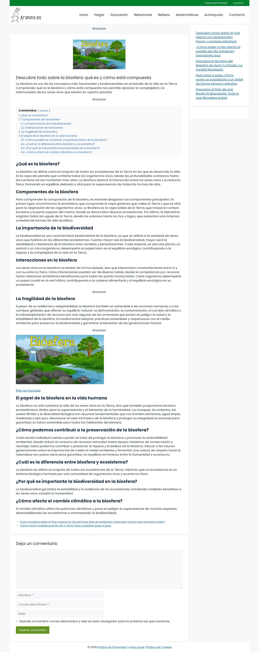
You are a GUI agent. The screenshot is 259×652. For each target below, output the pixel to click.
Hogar (99, 14)
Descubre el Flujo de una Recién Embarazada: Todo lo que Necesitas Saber (217, 93)
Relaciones (143, 14)
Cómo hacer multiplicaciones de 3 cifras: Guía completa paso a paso (65, 525)
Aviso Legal (136, 647)
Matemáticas (187, 14)
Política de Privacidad (216, 3)
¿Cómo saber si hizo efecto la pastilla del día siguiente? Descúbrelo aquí (218, 51)
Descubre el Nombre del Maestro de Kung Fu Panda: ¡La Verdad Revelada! (219, 65)
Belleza (164, 14)
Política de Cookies (159, 647)
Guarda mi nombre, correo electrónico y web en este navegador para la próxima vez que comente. (94, 621)
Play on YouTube (28, 390)
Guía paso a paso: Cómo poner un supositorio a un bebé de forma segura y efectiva (219, 79)
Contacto (238, 3)
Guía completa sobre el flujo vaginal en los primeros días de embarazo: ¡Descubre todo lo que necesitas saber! (92, 522)
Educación (119, 14)
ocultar (44, 110)
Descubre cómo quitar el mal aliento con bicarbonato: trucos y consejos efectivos (218, 37)
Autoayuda (213, 14)
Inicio (83, 14)
